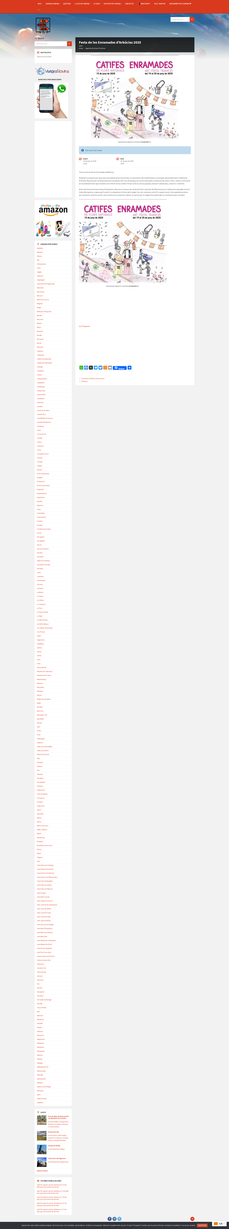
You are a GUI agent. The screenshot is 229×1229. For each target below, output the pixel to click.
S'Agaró (39, 857)
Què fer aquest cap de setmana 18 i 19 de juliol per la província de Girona (52, 1186)
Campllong (40, 387)
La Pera (39, 608)
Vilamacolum (41, 1071)
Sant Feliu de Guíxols (44, 885)
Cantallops (40, 398)
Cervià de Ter (41, 434)
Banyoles (40, 288)
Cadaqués (40, 355)
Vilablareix (40, 1043)
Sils (38, 984)
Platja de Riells (54, 1146)
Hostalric (40, 569)
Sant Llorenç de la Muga (45, 924)
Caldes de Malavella (44, 359)
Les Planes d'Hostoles (45, 628)
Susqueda (40, 992)
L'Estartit (40, 588)
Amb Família (54, 1122)
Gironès (40, 553)
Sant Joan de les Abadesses (47, 905)
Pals (38, 758)
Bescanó (40, 319)
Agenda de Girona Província (95, 48)
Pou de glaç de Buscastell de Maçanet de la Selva (58, 1117)
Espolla (39, 501)
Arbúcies (84, 381)
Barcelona (40, 292)
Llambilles (40, 644)
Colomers (40, 446)
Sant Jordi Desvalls (44, 917)
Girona (39, 545)
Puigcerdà (40, 806)
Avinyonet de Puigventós (46, 284)
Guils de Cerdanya (43, 561)
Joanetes (40, 576)
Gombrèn (40, 557)
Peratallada (41, 782)
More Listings (42, 1171)
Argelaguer (41, 280)
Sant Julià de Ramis (44, 921)
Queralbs (40, 814)
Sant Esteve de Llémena (45, 873)
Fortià (39, 533)
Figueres (40, 505)
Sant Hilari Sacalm (43, 897)
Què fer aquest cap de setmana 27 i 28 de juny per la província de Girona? (52, 1198)
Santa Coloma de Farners (46, 956)
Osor (39, 735)
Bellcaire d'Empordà (44, 311)
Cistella (39, 438)
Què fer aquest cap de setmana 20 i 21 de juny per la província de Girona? (52, 1204)
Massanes (40, 687)
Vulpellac (40, 1102)
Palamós (40, 743)
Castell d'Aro (41, 414)
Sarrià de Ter (41, 968)
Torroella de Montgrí (44, 1000)
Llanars (39, 648)
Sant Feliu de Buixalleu (45, 881)
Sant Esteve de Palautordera (47, 877)
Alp (38, 260)
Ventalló (40, 1023)
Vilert (39, 1095)
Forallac (40, 525)
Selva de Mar (41, 972)
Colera (39, 442)
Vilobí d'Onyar (42, 1098)
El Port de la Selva (43, 485)
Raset (39, 822)
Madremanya (41, 679)
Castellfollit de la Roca (45, 418)
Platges (62, 1149)
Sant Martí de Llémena (45, 932)
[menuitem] (40, 3)
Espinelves (41, 497)
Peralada (40, 778)
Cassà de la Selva (43, 410)
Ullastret (40, 1015)
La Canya (40, 596)
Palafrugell (40, 739)
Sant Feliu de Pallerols (45, 889)
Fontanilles (41, 513)
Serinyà (39, 976)
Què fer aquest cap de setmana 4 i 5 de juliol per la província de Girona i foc (53, 1192)
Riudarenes (41, 837)
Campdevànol (42, 379)
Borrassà (40, 339)
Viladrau (40, 1055)
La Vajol (39, 616)
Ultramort (40, 1019)
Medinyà (40, 691)
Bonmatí (40, 331)
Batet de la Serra (43, 300)
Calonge (40, 367)
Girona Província (43, 549)
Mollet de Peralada (43, 699)
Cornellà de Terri (43, 454)
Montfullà (40, 719)
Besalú (39, 315)
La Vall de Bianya (43, 624)
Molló (39, 703)
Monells (39, 707)
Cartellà (39, 406)
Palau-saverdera (43, 750)
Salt (38, 861)
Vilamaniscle (41, 1079)
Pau (38, 770)
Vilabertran (41, 1039)
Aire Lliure (53, 1135)
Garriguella (41, 541)
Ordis (39, 731)
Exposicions (100, 378)
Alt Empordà (54, 1149)
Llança (39, 652)
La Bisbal (40, 592)
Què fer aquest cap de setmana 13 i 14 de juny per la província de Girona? (52, 1210)
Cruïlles (39, 466)
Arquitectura (63, 1122)
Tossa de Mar (41, 1007)
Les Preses (41, 632)
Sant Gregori (41, 893)
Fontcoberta (41, 517)
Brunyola (40, 347)
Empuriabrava (42, 493)
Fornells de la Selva (44, 529)
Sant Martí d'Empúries (44, 928)
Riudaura (40, 841)
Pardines (40, 762)
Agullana (40, 248)
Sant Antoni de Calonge (45, 865)
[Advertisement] (135, 307)
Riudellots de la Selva (44, 845)
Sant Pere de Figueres (57, 1158)
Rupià (39, 853)
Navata (39, 723)
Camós (39, 375)
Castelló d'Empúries (44, 422)
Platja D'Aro (41, 790)
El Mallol (40, 477)
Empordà (40, 489)
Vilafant (39, 1059)
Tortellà (39, 1004)
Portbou (40, 802)
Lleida (39, 655)
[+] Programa (84, 326)
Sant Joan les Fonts (44, 913)
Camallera (40, 371)
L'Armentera (41, 580)
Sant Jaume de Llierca (45, 901)
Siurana (39, 988)
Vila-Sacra (40, 1035)
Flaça (39, 509)
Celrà (39, 430)
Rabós (39, 818)
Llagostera (41, 640)
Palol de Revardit (43, 754)
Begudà (39, 303)
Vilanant (39, 1083)
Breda (39, 343)
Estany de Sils (53, 1132)
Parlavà (39, 766)
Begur (39, 307)
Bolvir (39, 327)
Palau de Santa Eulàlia (44, 746)
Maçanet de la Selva (44, 675)
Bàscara (40, 296)
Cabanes (40, 351)
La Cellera (40, 600)
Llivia (38, 663)
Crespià (39, 462)
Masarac (40, 683)
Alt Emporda (41, 264)
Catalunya (40, 426)
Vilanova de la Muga (44, 1087)
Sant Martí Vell (42, 936)
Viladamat (40, 1047)
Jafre (39, 572)
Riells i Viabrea (42, 830)
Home (81, 48)
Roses (39, 849)
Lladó (39, 636)
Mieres (39, 695)
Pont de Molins (42, 794)
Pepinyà (40, 774)
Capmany (40, 402)
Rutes (57, 1127)
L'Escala (39, 584)
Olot (38, 727)
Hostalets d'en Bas (43, 565)
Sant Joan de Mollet (44, 909)
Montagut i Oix (42, 715)
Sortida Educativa (59, 1140)
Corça (39, 450)
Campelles (40, 383)
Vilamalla (40, 1075)
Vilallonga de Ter (43, 1067)
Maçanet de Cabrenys (44, 671)
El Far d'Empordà (43, 474)
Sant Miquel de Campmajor (46, 940)
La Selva (51, 1127)
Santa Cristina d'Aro (44, 960)
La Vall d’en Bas (42, 620)
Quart (39, 810)
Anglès (39, 272)
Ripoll (39, 833)
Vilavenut (40, 1091)
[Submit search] (192, 19)
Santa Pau (40, 964)
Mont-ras (40, 711)
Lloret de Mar (41, 667)
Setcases (40, 980)
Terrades (40, 996)
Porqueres (41, 798)
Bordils (39, 335)
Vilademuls (41, 1051)
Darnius (39, 470)
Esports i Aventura (54, 1124)
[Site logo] (43, 25)
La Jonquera (41, 604)
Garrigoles (40, 537)
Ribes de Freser (42, 826)
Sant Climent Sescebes (45, 869)
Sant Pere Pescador (44, 952)
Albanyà (40, 252)
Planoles (40, 786)
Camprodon (41, 391)
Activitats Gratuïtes (88, 378)
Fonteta (40, 521)
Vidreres (40, 1031)
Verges (39, 1027)
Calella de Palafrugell (44, 363)
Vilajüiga (40, 1063)
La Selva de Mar (42, 612)
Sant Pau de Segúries (44, 948)
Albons (39, 256)
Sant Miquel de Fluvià (44, 944)
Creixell (39, 458)
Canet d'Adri (41, 394)
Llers (38, 660)
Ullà (38, 1012)
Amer (39, 268)
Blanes (39, 323)
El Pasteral (40, 481)
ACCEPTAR (202, 1225)
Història (65, 1124)
